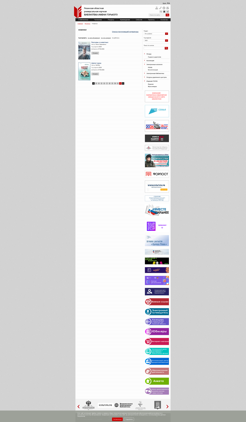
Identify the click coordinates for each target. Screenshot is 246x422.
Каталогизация (153, 70)
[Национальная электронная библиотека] (124, 407)
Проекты (151, 20)
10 (115, 83)
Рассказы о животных (99, 42)
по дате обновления (94, 38)
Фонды (149, 54)
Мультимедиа (152, 86)
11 (117, 83)
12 (120, 83)
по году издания (106, 38)
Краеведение (125, 20)
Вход (164, 3)
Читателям (98, 20)
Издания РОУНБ (152, 81)
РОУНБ (150, 67)
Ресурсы (111, 20)
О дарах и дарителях (154, 57)
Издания (150, 84)
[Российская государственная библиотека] (157, 409)
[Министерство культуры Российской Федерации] (88, 409)
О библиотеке (83, 20)
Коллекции (150, 60)
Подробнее (129, 419)
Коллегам (164, 20)
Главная (80, 23)
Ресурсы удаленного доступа (157, 77)
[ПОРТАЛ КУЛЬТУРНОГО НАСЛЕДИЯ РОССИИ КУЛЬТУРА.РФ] (106, 407)
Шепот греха (96, 63)
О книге (95, 53)
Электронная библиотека (155, 73)
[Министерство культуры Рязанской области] (140, 409)
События (139, 20)
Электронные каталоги (154, 64)
